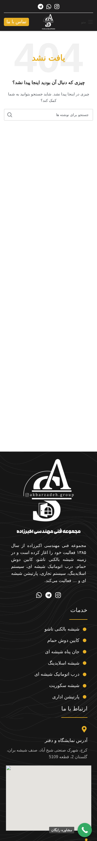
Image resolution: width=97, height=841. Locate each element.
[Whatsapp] (38, 595)
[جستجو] (10, 115)
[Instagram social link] (57, 6)
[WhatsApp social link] (49, 6)
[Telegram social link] (40, 6)
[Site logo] (48, 21)
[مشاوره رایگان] (85, 830)
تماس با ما (16, 21)
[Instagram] (58, 595)
